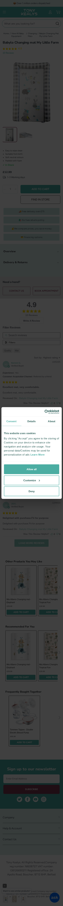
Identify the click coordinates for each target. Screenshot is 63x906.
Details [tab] (31, 421)
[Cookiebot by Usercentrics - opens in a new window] (45, 412)
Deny (32, 491)
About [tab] (51, 421)
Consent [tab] (11, 421)
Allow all (32, 469)
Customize (29, 480)
